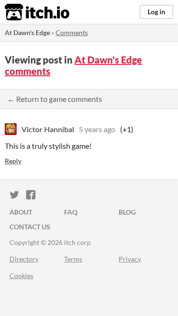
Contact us (29, 227)
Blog (127, 212)
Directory (23, 259)
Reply (13, 161)
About (20, 212)
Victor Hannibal (47, 129)
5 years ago (97, 129)
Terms (73, 259)
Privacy (130, 259)
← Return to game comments (54, 98)
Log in (156, 12)
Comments (72, 32)
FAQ (70, 212)
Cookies (21, 275)
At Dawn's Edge (27, 32)
